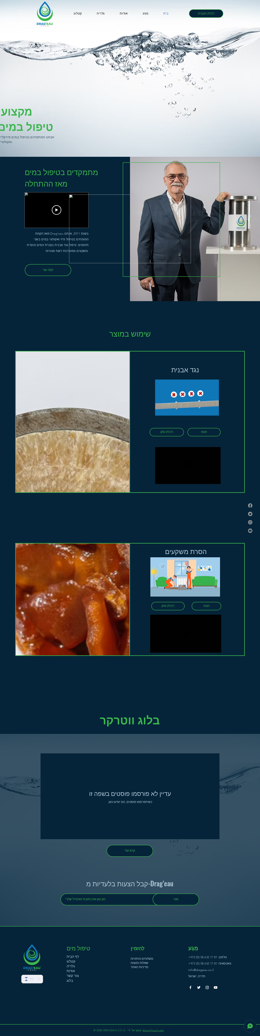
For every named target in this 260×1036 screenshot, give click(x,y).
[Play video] (56, 210)
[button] (130, 259)
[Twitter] (250, 514)
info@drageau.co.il (201, 970)
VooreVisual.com (153, 1030)
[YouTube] (215, 987)
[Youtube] (250, 530)
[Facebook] (250, 505)
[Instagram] (250, 522)
